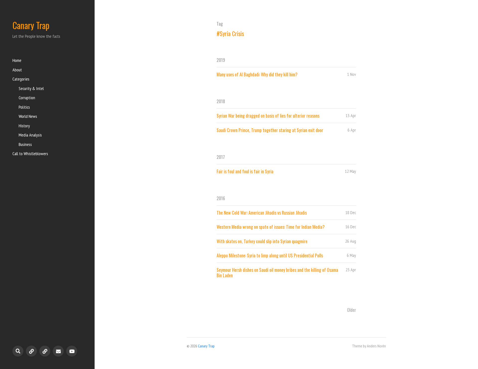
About (17, 70)
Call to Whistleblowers (30, 153)
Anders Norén (376, 345)
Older (351, 310)
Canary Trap (31, 25)
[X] (44, 351)
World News (28, 116)
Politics (24, 107)
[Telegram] (31, 351)
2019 (221, 60)
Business (25, 144)
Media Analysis (30, 135)
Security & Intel (31, 88)
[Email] (58, 351)
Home (16, 60)
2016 (221, 198)
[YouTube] (71, 351)
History (24, 126)
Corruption (27, 97)
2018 (221, 101)
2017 (221, 157)
